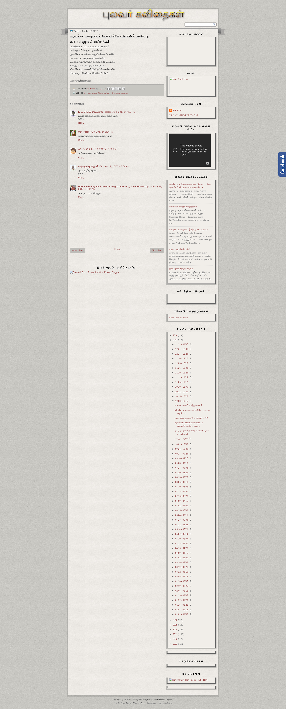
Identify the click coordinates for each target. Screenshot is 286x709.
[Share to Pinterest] (123, 89)
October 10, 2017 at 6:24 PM (98, 131)
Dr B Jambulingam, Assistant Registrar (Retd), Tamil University (113, 186)
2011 (175, 644)
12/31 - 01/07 (182, 344)
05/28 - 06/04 (182, 520)
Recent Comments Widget (178, 318)
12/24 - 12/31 (182, 349)
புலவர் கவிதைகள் (135, 699)
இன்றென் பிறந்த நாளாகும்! (181, 268)
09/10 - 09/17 (182, 458)
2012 (175, 639)
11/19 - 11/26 (182, 372)
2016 (175, 620)
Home (117, 249)
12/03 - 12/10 (182, 363)
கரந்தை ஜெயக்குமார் (88, 166)
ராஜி (80, 131)
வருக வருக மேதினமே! (179, 249)
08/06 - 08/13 (182, 482)
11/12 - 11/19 (182, 377)
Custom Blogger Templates (163, 699)
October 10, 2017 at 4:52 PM (120, 112)
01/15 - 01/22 (182, 605)
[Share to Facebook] (119, 89)
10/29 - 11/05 (182, 387)
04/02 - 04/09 (182, 557)
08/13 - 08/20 (182, 477)
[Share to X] (116, 89)
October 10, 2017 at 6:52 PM (101, 149)
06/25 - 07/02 (182, 510)
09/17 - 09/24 (182, 454)
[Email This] (108, 89)
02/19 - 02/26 (182, 586)
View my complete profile (183, 115)
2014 (175, 629)
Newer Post (78, 250)
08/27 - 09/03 (182, 468)
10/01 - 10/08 (182, 444)
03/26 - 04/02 (182, 562)
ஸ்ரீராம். (81, 149)
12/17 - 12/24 (182, 354)
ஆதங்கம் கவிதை (120, 93)
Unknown (177, 110)
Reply (81, 122)
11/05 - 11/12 (182, 382)
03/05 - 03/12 (182, 576)
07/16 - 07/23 (182, 496)
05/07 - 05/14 (182, 534)
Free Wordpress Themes (123, 703)
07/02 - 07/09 (182, 505)
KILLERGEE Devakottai (91, 112)
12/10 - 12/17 (182, 358)
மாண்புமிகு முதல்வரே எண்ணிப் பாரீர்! (191, 418)
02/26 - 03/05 (182, 581)
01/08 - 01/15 (182, 609)
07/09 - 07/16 (182, 501)
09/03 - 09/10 (182, 463)
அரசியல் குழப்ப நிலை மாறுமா (97, 93)
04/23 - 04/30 (182, 543)
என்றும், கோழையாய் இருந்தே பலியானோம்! (188, 229)
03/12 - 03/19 (182, 572)
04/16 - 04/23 (182, 548)
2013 (175, 634)
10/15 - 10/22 (182, 396)
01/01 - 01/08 (182, 614)
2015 (175, 625)
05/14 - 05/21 (182, 529)
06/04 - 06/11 (182, 515)
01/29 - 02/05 (182, 595)
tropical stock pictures (163, 703)
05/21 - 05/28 (182, 524)
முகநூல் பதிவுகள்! (183, 438)
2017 (175, 340)
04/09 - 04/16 (182, 553)
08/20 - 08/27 (182, 472)
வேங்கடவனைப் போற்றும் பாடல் (188, 405)
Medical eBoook (139, 703)
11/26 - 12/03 (182, 368)
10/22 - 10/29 (182, 391)
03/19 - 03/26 (182, 567)
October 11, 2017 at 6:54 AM (114, 166)
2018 (175, 335)
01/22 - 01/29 (182, 600)
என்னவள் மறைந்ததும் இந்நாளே (183, 206)
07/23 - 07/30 (182, 491)
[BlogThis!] (112, 89)
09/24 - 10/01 (182, 449)
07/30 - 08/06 (182, 486)
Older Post (157, 250)
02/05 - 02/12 (182, 591)
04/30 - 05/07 (182, 539)
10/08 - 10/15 (182, 401)
